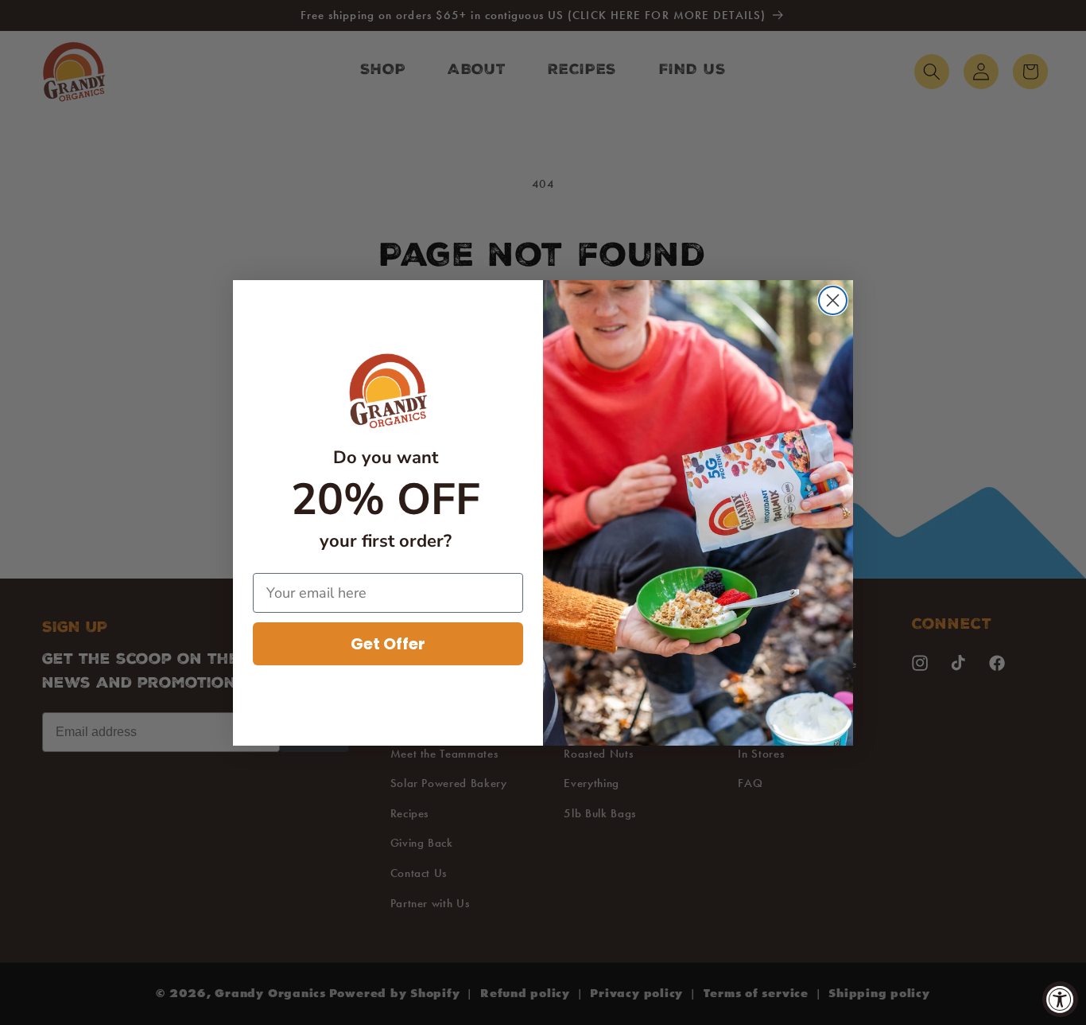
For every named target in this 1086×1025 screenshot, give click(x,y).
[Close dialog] (833, 300)
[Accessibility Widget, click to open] (1060, 999)
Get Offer (388, 644)
